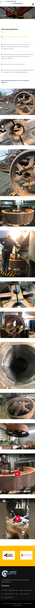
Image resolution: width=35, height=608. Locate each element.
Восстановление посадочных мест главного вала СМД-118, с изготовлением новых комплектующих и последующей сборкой (15, 46)
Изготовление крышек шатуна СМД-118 (14, 64)
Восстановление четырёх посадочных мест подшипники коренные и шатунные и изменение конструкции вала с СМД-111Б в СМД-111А (17, 56)
